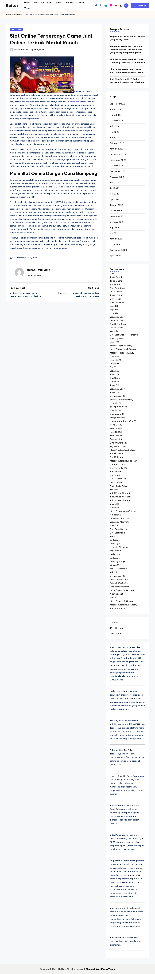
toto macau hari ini (132, 875)
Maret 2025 (116, 109)
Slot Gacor (115, 284)
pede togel (134, 908)
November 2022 (118, 160)
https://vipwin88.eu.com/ (123, 590)
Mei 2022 (114, 193)
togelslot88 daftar (119, 547)
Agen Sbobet (116, 594)
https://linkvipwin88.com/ (123, 511)
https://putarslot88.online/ (123, 460)
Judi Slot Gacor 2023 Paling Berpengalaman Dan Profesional (127, 81)
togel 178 (114, 342)
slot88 (113, 536)
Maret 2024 (116, 115)
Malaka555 (115, 514)
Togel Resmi (116, 277)
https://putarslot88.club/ (122, 450)
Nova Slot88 (116, 424)
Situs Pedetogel (117, 288)
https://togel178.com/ (121, 345)
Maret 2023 (116, 137)
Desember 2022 (118, 154)
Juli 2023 (114, 126)
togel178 (114, 306)
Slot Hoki (114, 622)
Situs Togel (115, 299)
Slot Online (16, 29)
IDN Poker (114, 331)
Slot (112, 273)
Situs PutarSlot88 (118, 468)
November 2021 (118, 216)
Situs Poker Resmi (118, 478)
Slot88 (113, 367)
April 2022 (115, 199)
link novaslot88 (117, 396)
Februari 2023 (117, 143)
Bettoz (12, 5)
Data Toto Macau (118, 320)
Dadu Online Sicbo (119, 579)
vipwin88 (76, 102)
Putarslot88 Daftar (119, 583)
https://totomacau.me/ (121, 399)
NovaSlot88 (116, 428)
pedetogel (115, 540)
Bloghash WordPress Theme (100, 969)
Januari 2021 (116, 238)
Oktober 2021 (117, 222)
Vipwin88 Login (117, 317)
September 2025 (118, 103)
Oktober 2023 (117, 120)
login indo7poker (118, 446)
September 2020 (118, 250)
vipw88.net (115, 410)
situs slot (114, 525)
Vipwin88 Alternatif (119, 518)
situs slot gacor (117, 608)
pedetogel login (117, 561)
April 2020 (115, 255)
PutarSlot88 (116, 439)
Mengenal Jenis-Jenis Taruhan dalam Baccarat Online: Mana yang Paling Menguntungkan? (126, 49)
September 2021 (118, 227)
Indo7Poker (115, 471)
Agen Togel (115, 633)
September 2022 (118, 171)
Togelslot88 (116, 295)
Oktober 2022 (117, 165)
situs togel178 (117, 338)
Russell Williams (38, 270)
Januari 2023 (116, 148)
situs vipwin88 (117, 302)
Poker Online (116, 291)
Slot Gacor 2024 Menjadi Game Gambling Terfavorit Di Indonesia (127, 61)
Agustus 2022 (117, 177)
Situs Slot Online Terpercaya (124, 334)
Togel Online (116, 281)
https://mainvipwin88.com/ (124, 349)
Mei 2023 (114, 132)
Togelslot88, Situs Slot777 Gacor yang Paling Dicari (127, 38)
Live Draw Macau (118, 442)
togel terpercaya (118, 568)
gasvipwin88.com (119, 406)
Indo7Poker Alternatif (120, 493)
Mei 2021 (114, 233)
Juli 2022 (114, 182)
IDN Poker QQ (116, 628)
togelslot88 (115, 360)
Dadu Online (116, 482)
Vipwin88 (114, 363)
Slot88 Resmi (116, 453)
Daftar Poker (116, 327)
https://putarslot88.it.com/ (123, 604)
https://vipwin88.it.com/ (122, 601)
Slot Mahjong (116, 457)
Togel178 (114, 374)
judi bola (114, 572)
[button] (140, 5)
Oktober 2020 (117, 244)
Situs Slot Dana (117, 532)
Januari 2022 (116, 205)
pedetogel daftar (118, 691)
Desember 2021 (117, 210)
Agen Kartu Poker (118, 486)
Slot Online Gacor (118, 324)
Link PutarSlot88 (118, 464)
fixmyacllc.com (117, 417)
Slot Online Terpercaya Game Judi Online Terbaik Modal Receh (127, 71)
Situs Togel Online (118, 529)
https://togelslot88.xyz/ (122, 352)
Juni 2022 (115, 188)
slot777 (114, 597)
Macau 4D (115, 475)
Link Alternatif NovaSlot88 (123, 421)
